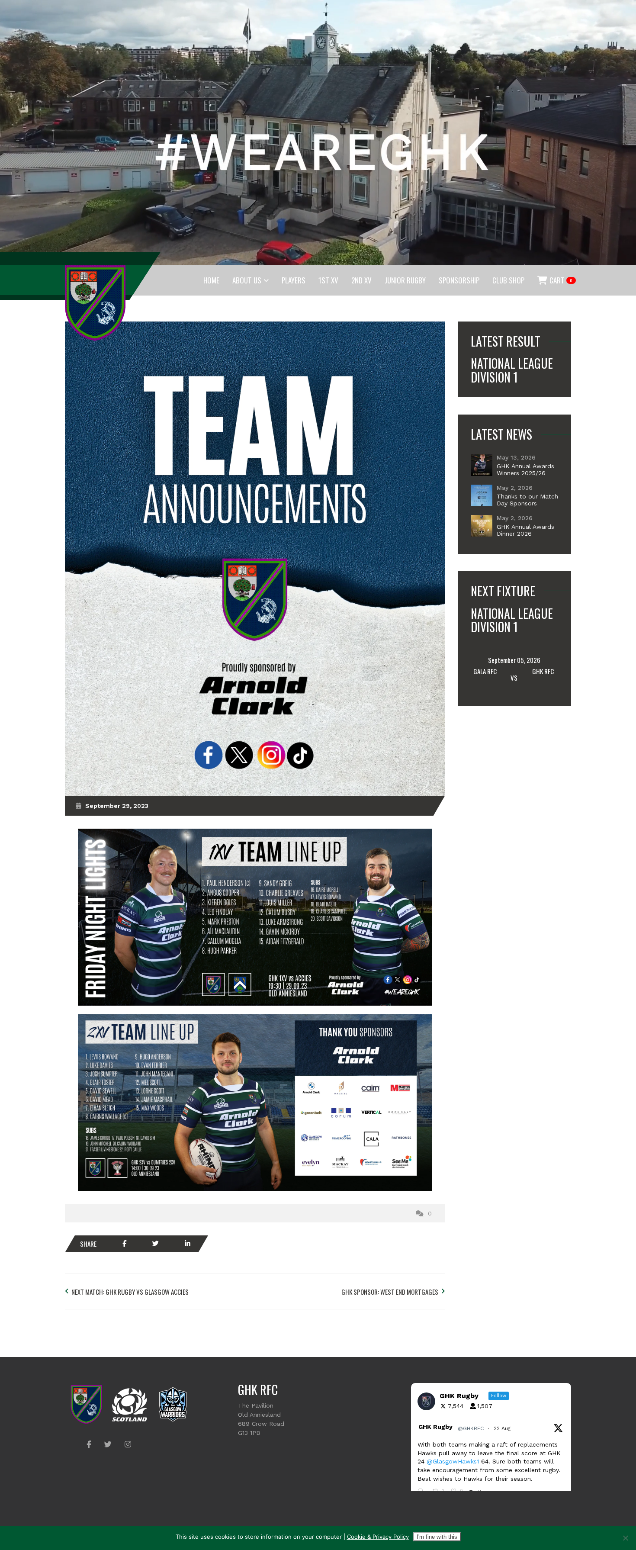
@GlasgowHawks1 (453, 1461)
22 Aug (503, 1428)
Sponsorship (459, 280)
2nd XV (361, 280)
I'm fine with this (437, 1537)
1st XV (328, 280)
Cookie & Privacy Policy (378, 1536)
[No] (625, 1538)
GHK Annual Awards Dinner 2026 (525, 530)
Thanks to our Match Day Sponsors (527, 500)
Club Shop (508, 280)
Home (211, 280)
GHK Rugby (435, 1426)
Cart (560, 280)
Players (293, 280)
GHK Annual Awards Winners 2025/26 (525, 469)
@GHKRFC (471, 1428)
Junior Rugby (405, 280)
